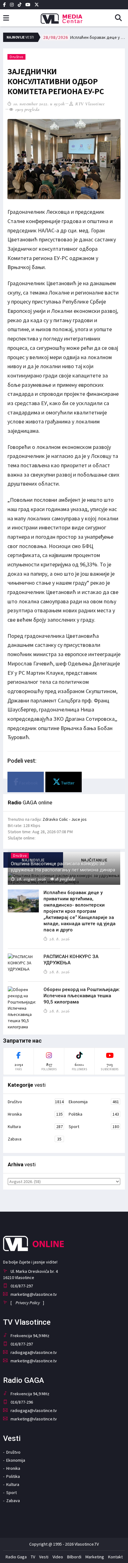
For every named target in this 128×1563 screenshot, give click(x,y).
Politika (94, 1114)
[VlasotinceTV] (64, 16)
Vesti (43, 1557)
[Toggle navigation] (6, 18)
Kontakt (115, 1557)
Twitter (67, 783)
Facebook (28, 783)
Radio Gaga (16, 1557)
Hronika (35, 1114)
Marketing (94, 1557)
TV (33, 1557)
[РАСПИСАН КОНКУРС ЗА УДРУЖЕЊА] (23, 962)
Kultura (35, 1126)
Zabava (35, 1139)
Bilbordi (74, 1557)
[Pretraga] (120, 18)
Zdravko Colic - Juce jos (65, 819)
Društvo (16, 56)
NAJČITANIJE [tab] (94, 860)
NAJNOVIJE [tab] (33, 860)
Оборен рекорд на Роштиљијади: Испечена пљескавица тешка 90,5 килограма (81, 996)
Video (58, 1557)
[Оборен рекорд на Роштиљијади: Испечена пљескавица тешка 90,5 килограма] (23, 1008)
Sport (94, 1126)
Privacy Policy (28, 1302)
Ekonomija (94, 1101)
